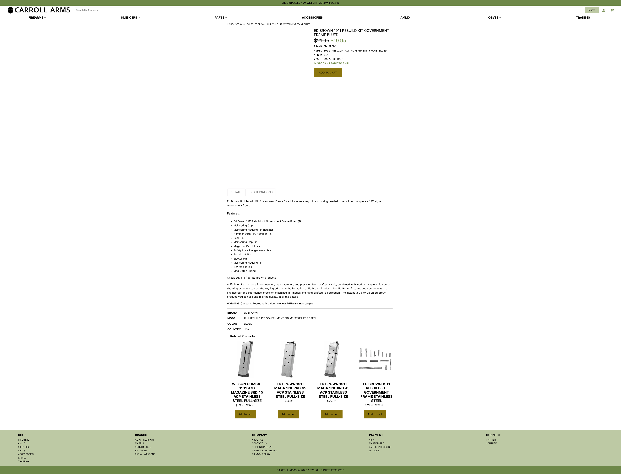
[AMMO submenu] (412, 17)
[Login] (603, 10)
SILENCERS (24, 447)
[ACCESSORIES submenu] (324, 17)
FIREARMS (23, 439)
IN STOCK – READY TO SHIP (331, 63)
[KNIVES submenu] (500, 17)
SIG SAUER (141, 450)
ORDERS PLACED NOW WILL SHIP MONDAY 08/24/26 (310, 2)
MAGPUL (139, 443)
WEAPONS (149, 454)
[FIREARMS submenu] (45, 17)
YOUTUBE (491, 443)
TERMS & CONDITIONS (264, 450)
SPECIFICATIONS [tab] (261, 192)
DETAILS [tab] (236, 192)
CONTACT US (259, 443)
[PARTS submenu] (226, 17)
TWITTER (491, 439)
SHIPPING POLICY (262, 447)
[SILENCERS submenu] (139, 17)
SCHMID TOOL (143, 447)
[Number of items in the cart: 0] (612, 10)
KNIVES (22, 457)
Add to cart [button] (245, 414)
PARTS (237, 24)
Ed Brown (233, 201)
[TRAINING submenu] (592, 17)
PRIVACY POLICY (261, 454)
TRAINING (23, 461)
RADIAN (139, 454)
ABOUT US (257, 439)
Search (591, 10)
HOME (230, 24)
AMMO (21, 443)
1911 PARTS (247, 24)
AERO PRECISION (144, 439)
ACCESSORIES (26, 454)
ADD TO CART (328, 72)
